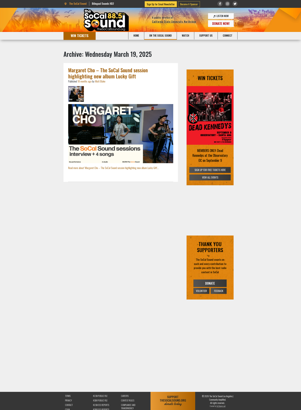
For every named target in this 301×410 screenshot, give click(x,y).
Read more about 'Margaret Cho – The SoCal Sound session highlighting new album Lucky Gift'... (113, 168)
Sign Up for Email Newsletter (161, 4)
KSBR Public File (100, 400)
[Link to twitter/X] (235, 3)
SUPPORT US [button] (206, 35)
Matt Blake (100, 81)
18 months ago (85, 81)
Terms (68, 395)
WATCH (185, 35)
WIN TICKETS (79, 35)
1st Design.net (221, 406)
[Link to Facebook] (219, 3)
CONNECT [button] (227, 35)
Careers (125, 395)
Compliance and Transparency (128, 406)
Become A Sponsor (189, 4)
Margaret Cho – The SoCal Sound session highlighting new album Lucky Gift (108, 73)
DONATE (210, 283)
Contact (69, 405)
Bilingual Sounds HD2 (103, 3)
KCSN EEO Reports (101, 405)
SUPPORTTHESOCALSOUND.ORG (173, 400)
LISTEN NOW (222, 16)
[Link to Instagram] (227, 3)
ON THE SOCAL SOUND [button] (160, 35)
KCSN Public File (100, 395)
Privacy (68, 400)
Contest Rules (127, 400)
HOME (136, 35)
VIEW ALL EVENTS (210, 177)
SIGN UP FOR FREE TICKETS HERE (210, 170)
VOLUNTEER (201, 291)
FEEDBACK (218, 291)
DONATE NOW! (221, 23)
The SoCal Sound (77, 3)
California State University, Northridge (174, 21)
